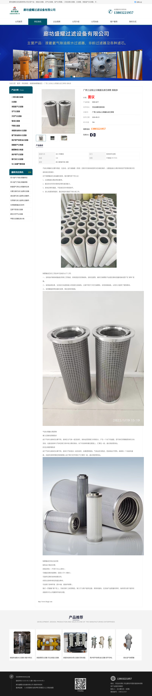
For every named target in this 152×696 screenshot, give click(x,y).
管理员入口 (43, 688)
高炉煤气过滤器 (17, 154)
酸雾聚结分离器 (17, 150)
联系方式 (132, 22)
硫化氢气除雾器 (102, 658)
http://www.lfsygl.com (45, 601)
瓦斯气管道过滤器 (16, 209)
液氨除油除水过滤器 (19, 130)
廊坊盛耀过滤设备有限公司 (24, 684)
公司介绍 (75, 22)
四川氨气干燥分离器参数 (18, 182)
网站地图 (50, 688)
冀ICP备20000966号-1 (38, 681)
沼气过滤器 (16, 111)
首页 (18, 83)
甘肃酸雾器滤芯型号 (17, 205)
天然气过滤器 (17, 116)
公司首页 (18, 22)
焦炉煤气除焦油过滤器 (20, 140)
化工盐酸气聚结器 (18, 164)
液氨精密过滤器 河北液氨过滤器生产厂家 (24, 658)
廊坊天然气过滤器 (16, 214)
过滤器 (14, 102)
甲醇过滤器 (16, 126)
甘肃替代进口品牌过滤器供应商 (20, 200)
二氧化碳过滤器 (17, 97)
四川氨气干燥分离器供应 (18, 177)
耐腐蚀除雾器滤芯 (36, 83)
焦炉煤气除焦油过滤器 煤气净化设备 (76, 658)
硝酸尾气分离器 (17, 145)
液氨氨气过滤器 (17, 107)
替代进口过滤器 (17, 159)
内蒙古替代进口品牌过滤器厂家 (20, 191)
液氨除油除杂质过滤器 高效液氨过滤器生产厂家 (53, 658)
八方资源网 (28, 688)
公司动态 (94, 22)
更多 (29, 172)
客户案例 (113, 22)
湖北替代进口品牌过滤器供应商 (20, 196)
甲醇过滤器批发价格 (17, 219)
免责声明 (35, 688)
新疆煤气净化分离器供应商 (19, 187)
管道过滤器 (16, 121)
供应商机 (37, 22)
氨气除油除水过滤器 (19, 135)
